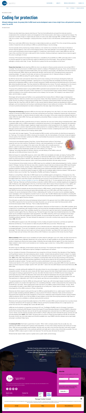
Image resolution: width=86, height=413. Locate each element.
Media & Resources (69, 3)
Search (80, 3)
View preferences (69, 405)
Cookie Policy (6, 408)
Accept (16, 405)
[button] (81, 398)
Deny (42, 405)
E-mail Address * (62, 381)
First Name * (61, 377)
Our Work (49, 3)
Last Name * (71, 377)
